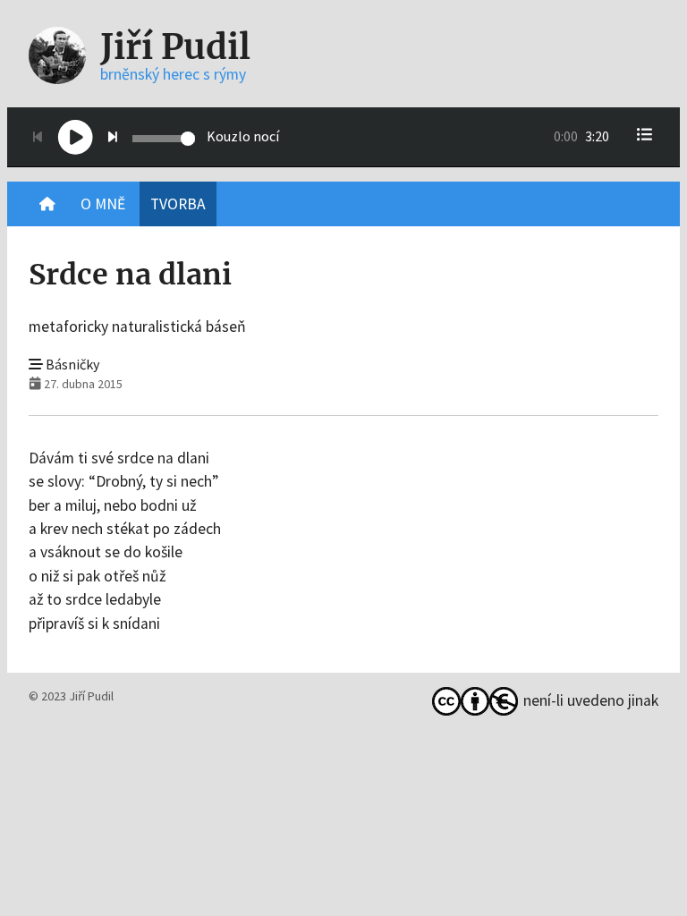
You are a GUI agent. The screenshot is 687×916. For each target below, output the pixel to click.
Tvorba (178, 204)
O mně (103, 204)
